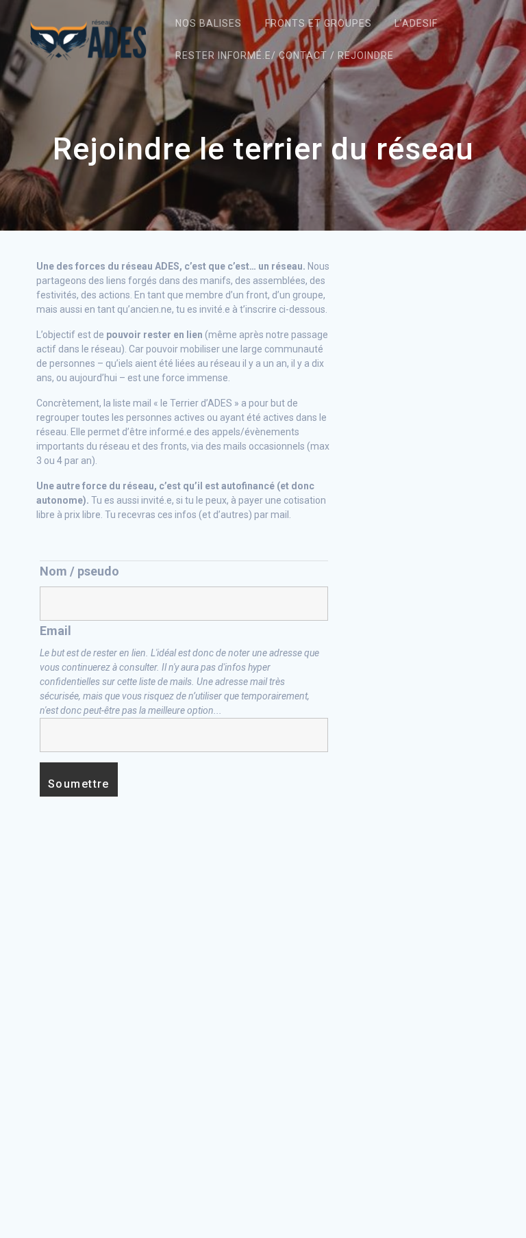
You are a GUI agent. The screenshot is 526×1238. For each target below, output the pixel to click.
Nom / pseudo (79, 571)
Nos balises (208, 23)
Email (55, 630)
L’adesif (416, 23)
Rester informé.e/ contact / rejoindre (284, 55)
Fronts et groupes (318, 23)
